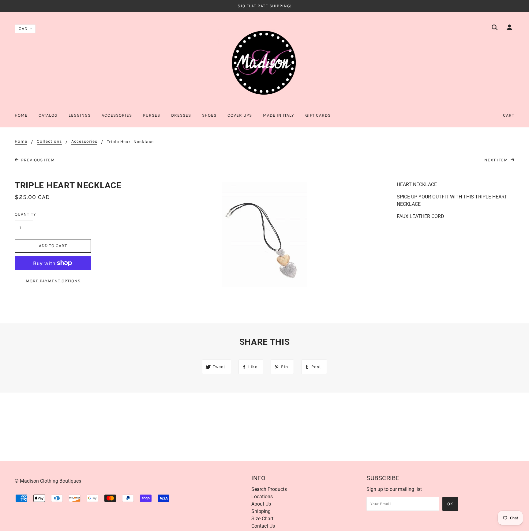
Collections (49, 141)
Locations (262, 496)
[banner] (264, 62)
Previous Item (37, 160)
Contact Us (263, 526)
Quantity (24, 214)
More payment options (53, 281)
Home (21, 141)
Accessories (84, 141)
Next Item (496, 160)
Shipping (261, 511)
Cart (508, 115)
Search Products (269, 489)
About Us (261, 504)
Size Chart (262, 519)
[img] (494, 28)
